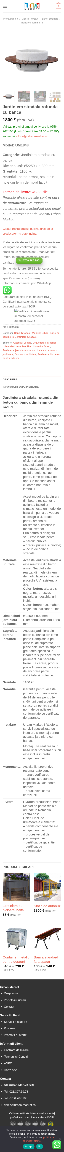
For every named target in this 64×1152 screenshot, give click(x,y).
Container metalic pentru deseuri (16, 959)
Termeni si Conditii (16, 1056)
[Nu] (59, 1140)
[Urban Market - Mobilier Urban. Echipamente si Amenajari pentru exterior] (32, 6)
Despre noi (11, 993)
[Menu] (5, 6)
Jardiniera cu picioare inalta (13, 908)
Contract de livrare (16, 1050)
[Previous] (8, 59)
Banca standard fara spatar (46, 959)
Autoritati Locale (22, 342)
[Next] (55, 59)
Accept (29, 1146)
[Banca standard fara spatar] (47, 938)
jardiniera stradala (25, 350)
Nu (39, 1146)
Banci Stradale (50, 18)
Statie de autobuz (47, 906)
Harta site (10, 1070)
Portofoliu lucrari (15, 1000)
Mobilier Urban (30, 18)
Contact (9, 1006)
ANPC (8, 1063)
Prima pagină (10, 18)
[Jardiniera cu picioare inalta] (16, 887)
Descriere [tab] (10, 379)
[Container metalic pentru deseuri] (16, 938)
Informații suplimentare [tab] (21, 386)
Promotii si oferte (15, 1035)
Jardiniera (8, 350)
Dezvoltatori (39, 342)
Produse (9, 1028)
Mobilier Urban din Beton (36, 346)
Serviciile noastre (15, 1022)
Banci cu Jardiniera (32, 22)
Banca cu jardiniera (25, 354)
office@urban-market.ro (32, 136)
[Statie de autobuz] (47, 887)
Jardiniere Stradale (26, 337)
